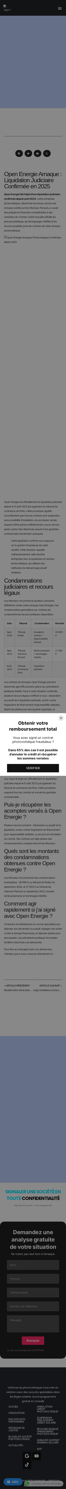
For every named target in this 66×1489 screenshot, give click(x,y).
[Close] (61, 718)
